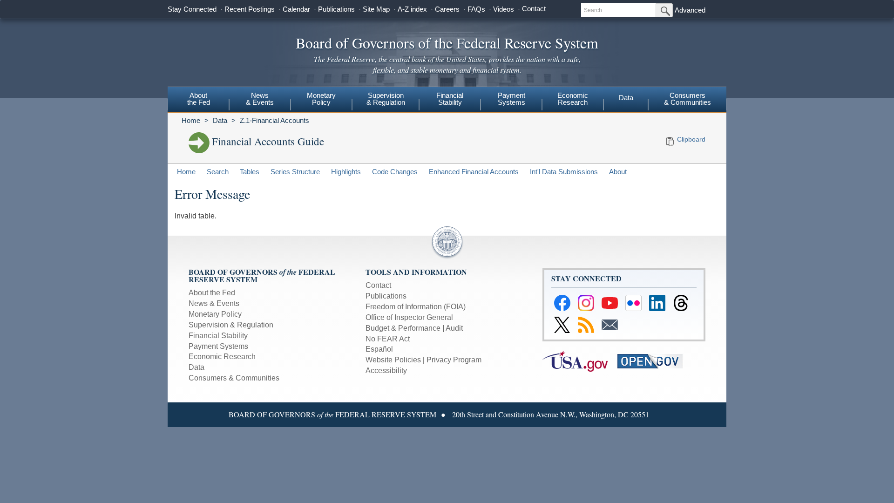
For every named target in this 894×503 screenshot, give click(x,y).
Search (218, 172)
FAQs (476, 9)
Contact (534, 9)
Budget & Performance (403, 328)
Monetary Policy (215, 314)
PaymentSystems (511, 98)
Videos (503, 9)
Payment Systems (218, 346)
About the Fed (212, 293)
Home (191, 120)
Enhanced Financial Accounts (474, 172)
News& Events (260, 98)
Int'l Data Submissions (564, 172)
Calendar (296, 9)
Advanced (690, 10)
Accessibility (386, 370)
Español (379, 349)
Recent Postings (249, 9)
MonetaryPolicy (321, 98)
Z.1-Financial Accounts (274, 120)
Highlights (346, 172)
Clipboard (691, 139)
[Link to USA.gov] (579, 361)
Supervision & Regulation (231, 325)
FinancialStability (449, 98)
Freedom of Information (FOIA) (416, 307)
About (618, 172)
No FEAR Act (388, 339)
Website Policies (393, 360)
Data (626, 98)
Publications (336, 9)
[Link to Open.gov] (654, 361)
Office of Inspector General (409, 317)
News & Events (214, 303)
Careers (447, 9)
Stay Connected (192, 9)
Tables (249, 172)
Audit (454, 328)
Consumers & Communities (687, 98)
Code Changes (395, 172)
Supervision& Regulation (385, 98)
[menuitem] (198, 100)
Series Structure (295, 172)
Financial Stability (218, 336)
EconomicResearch (572, 98)
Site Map (376, 9)
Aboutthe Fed (198, 98)
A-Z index (412, 9)
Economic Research (222, 356)
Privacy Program (454, 360)
